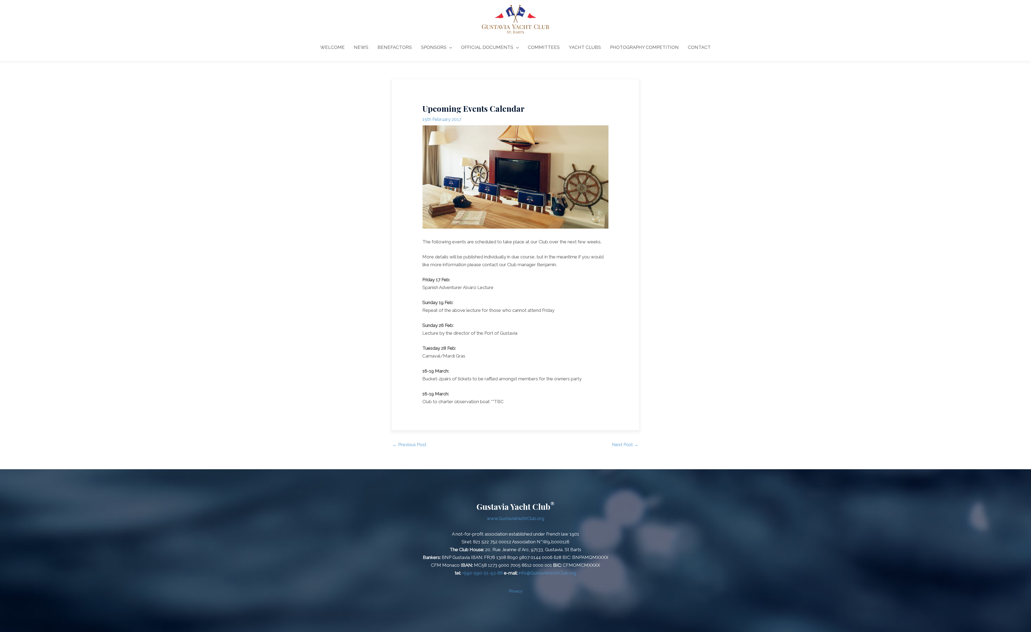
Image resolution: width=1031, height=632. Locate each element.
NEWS (361, 47)
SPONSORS (433, 47)
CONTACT (699, 47)
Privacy (515, 591)
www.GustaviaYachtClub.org (515, 518)
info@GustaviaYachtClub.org (547, 573)
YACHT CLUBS (585, 47)
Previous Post (409, 444)
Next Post (625, 444)
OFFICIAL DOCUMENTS (487, 47)
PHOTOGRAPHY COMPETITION (644, 47)
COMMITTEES (544, 47)
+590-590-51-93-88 (482, 573)
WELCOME (332, 47)
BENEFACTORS (394, 47)
